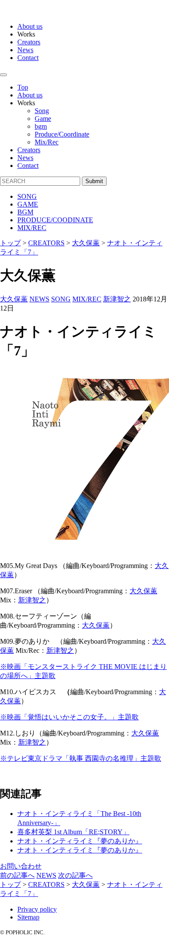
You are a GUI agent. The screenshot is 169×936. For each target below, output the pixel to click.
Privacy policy (37, 909)
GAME (27, 204)
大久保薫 (14, 299)
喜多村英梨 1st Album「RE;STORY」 (73, 832)
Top (22, 87)
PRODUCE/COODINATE (55, 220)
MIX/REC (31, 227)
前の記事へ (17, 875)
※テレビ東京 (80, 758)
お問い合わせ (21, 866)
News (25, 49)
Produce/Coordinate (62, 134)
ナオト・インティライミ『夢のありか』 (79, 841)
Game (43, 118)
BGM (25, 212)
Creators (28, 42)
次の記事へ (75, 875)
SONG (27, 196)
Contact (28, 57)
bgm (41, 126)
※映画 (69, 717)
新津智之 (117, 299)
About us (29, 26)
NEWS (39, 299)
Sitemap (28, 917)
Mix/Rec (46, 142)
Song (42, 110)
